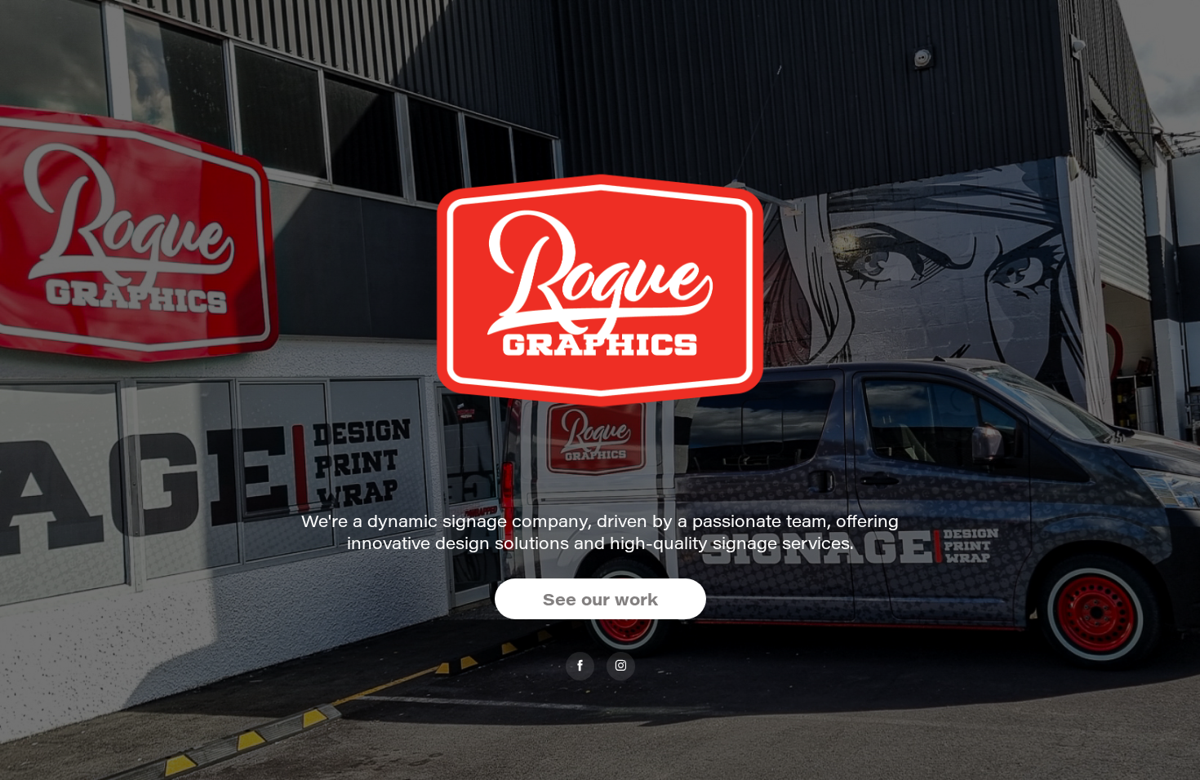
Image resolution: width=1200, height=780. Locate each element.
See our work (600, 598)
